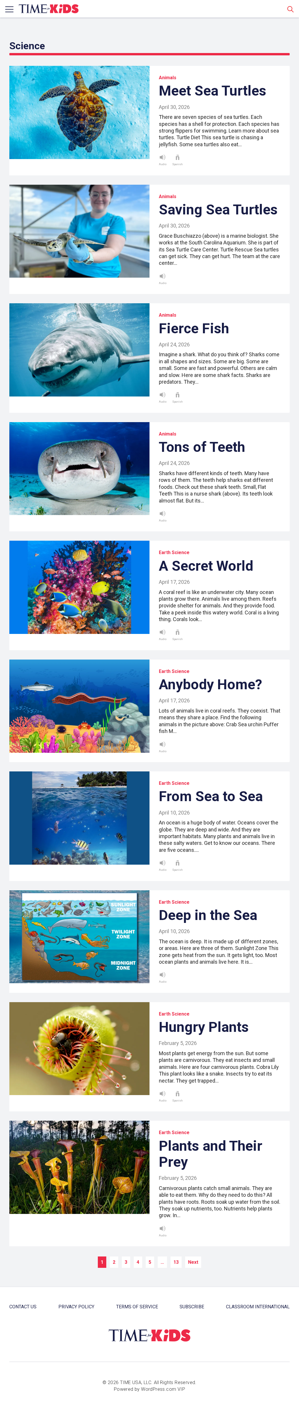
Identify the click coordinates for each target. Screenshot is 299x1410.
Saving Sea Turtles (218, 209)
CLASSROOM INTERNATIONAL (258, 1306)
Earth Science (174, 552)
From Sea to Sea (211, 796)
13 (176, 1262)
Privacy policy (76, 1306)
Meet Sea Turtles (212, 90)
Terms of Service (137, 1306)
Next (193, 1262)
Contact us (22, 1306)
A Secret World (206, 566)
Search (290, 9)
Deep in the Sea (208, 915)
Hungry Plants (204, 1027)
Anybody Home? (210, 684)
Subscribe (192, 1306)
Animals (167, 77)
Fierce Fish (194, 328)
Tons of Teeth (202, 447)
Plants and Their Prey (210, 1154)
